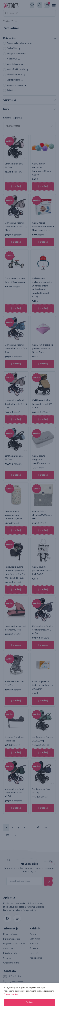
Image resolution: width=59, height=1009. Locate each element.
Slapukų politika (11, 994)
